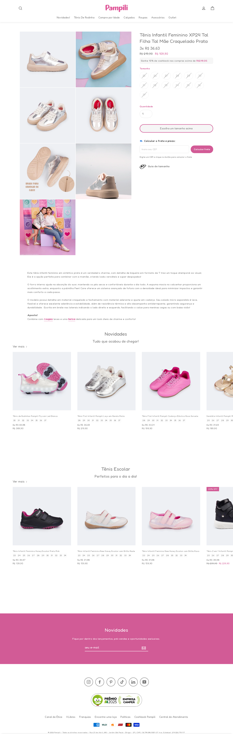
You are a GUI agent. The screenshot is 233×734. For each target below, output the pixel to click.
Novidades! (63, 17)
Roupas (143, 17)
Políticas (125, 716)
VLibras (70, 716)
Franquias (85, 716)
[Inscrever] (144, 647)
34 (177, 85)
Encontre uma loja (106, 716)
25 (144, 75)
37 (144, 94)
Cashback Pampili (144, 716)
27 (166, 75)
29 (188, 75)
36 (199, 85)
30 (199, 75)
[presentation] (20, 8)
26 (155, 75)
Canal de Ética (53, 716)
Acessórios (158, 17)
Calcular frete (202, 149)
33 (166, 85)
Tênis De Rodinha (84, 17)
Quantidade (146, 106)
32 (154, 85)
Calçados (129, 17)
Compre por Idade (109, 17)
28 (177, 75)
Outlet (172, 17)
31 (144, 85)
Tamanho (145, 68)
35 (188, 85)
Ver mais (19, 346)
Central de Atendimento (173, 716)
